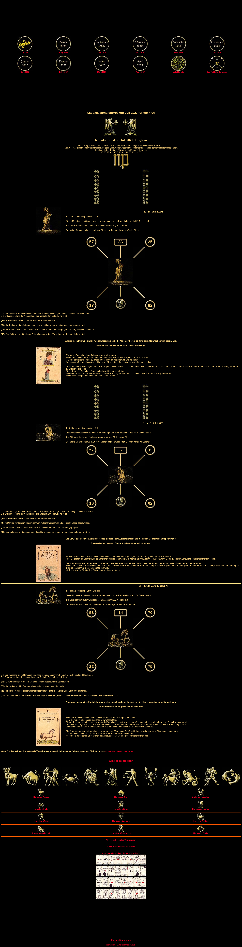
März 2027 (101, 72)
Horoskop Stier (121, 797)
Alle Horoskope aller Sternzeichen (121, 840)
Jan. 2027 (25, 72)
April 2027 (140, 72)
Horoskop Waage (41, 821)
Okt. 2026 (140, 52)
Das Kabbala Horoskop (217, 72)
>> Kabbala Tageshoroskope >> (119, 751)
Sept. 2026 (101, 52)
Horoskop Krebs (41, 809)
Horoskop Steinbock (41, 833)
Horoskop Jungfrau (200, 809)
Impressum (110, 945)
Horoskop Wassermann (121, 833)
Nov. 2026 (178, 52)
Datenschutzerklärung (127, 945)
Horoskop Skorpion (121, 821)
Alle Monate (178, 72)
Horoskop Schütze (201, 821)
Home (25, 52)
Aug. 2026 (63, 52)
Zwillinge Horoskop (200, 797)
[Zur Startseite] (25, 51)
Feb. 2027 (63, 72)
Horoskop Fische (200, 833)
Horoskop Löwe (121, 809)
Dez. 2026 (217, 52)
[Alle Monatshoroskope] (178, 70)
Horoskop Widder (41, 797)
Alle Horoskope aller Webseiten (121, 846)
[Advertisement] (121, 18)
